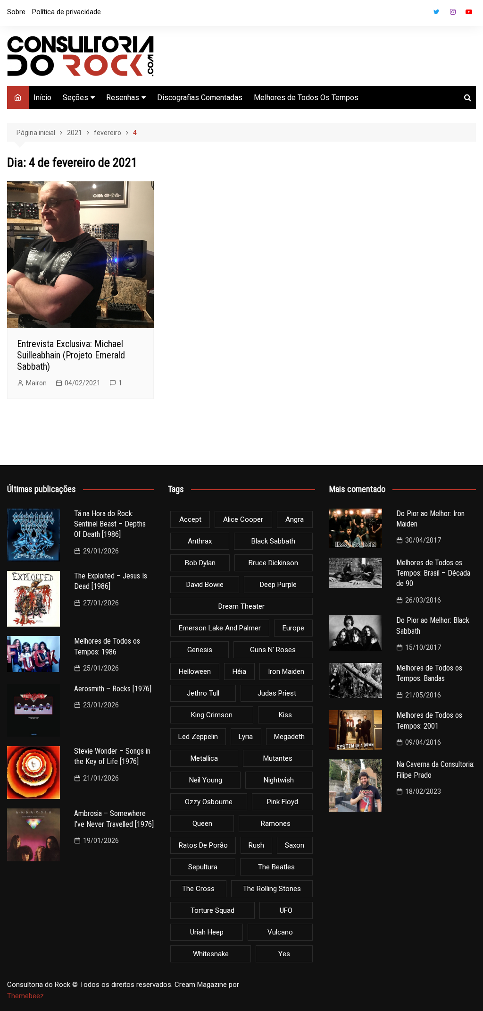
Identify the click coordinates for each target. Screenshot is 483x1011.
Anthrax (200, 541)
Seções (75, 97)
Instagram (453, 12)
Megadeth (289, 736)
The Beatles (276, 867)
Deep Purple (278, 584)
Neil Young (205, 780)
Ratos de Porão (203, 845)
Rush (256, 845)
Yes (284, 954)
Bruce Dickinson (273, 563)
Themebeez (25, 996)
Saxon (294, 845)
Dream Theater (241, 606)
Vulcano (280, 932)
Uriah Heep (207, 932)
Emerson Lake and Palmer (220, 628)
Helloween (195, 671)
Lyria (246, 736)
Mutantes (277, 758)
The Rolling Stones (272, 888)
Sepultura (202, 867)
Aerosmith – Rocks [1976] (112, 688)
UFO (286, 910)
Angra (294, 519)
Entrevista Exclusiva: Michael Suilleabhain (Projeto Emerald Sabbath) (71, 355)
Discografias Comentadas (199, 97)
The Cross (198, 888)
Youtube (469, 12)
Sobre (16, 12)
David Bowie (205, 584)
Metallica (204, 758)
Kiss (285, 715)
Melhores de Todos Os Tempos (306, 97)
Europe (293, 628)
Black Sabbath (273, 541)
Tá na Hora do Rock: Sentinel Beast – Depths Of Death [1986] (110, 524)
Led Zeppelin (198, 736)
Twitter (437, 12)
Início (42, 97)
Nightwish (279, 780)
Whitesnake (211, 954)
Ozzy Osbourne (209, 802)
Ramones (276, 823)
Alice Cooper (243, 519)
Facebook (421, 14)
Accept (190, 519)
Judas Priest (277, 693)
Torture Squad (212, 910)
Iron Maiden (286, 671)
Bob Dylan (200, 563)
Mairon (36, 383)
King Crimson (212, 715)
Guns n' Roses (273, 650)
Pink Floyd (282, 802)
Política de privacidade (66, 12)
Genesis (199, 650)
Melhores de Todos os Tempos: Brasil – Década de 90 (433, 573)
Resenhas (122, 97)
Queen (202, 823)
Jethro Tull (203, 693)
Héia (239, 671)
